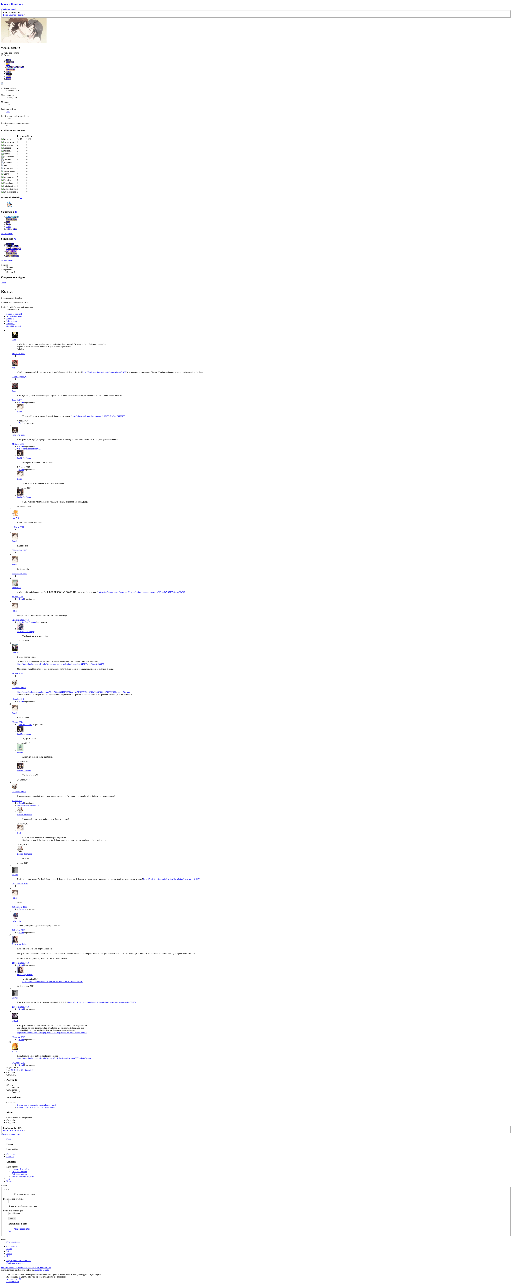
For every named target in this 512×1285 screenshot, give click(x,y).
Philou (14, 1051)
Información (11, 321)
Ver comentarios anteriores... (29, 449)
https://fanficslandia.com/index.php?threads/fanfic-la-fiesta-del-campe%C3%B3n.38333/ (54, 1058)
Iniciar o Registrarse (12, 4)
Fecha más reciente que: (13, 1211)
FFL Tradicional (13, 1242)
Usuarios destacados (20, 1169)
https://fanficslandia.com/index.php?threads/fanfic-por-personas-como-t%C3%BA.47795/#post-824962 (142, 592)
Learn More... (19, 1279)
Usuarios (10, 1156)
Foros (8, 1139)
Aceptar (9, 1279)
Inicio (8, 1251)
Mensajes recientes (22, 1229)
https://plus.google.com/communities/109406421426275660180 (98, 416)
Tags (8, 1179)
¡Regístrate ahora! (8, 9)
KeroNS (15, 518)
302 (8, 111)
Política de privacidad (15, 1263)
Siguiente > (29, 1070)
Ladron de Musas (19, 687)
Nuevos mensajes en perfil (23, 1176)
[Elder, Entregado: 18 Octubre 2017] (9, 204)
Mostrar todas (7, 233)
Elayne (15, 875)
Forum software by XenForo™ (26, 1267)
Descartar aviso (12, 1281)
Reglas (9, 1181)
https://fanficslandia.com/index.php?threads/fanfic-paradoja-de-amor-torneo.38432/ (52, 1033)
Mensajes (10, 319)
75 (15, 238)
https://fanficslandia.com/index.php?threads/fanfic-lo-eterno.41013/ (171, 879)
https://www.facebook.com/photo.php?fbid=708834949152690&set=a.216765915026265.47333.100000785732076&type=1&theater (73, 692)
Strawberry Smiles (19, 944)
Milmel (15, 1021)
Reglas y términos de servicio (18, 1260)
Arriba (9, 1253)
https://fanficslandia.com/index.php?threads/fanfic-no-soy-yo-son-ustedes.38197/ (102, 1002)
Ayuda (9, 1249)
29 (22, 1070)
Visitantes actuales (19, 1171)
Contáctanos (11, 1246)
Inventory (10, 323)
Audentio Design (41, 1270)
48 (16, 211)
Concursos (10, 1154)
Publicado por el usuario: (13, 1199)
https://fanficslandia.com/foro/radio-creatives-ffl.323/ (104, 372)
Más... (11, 1231)
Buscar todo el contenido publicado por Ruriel (36, 1105)
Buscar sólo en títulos (26, 1194)
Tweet (3, 282)
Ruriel (21, 402)
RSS (8, 1256)
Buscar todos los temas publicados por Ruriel (36, 1107)
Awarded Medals (13, 326)
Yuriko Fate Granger (27, 622)
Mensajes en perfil (14, 314)
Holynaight (16, 921)
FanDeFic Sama (18, 435)
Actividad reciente (14, 316)
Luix (14, 340)
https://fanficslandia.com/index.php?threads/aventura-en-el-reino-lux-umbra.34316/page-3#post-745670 (60, 664)
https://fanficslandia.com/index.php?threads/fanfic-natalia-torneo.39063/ (52, 981)
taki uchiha (16, 587)
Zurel (14, 391)
